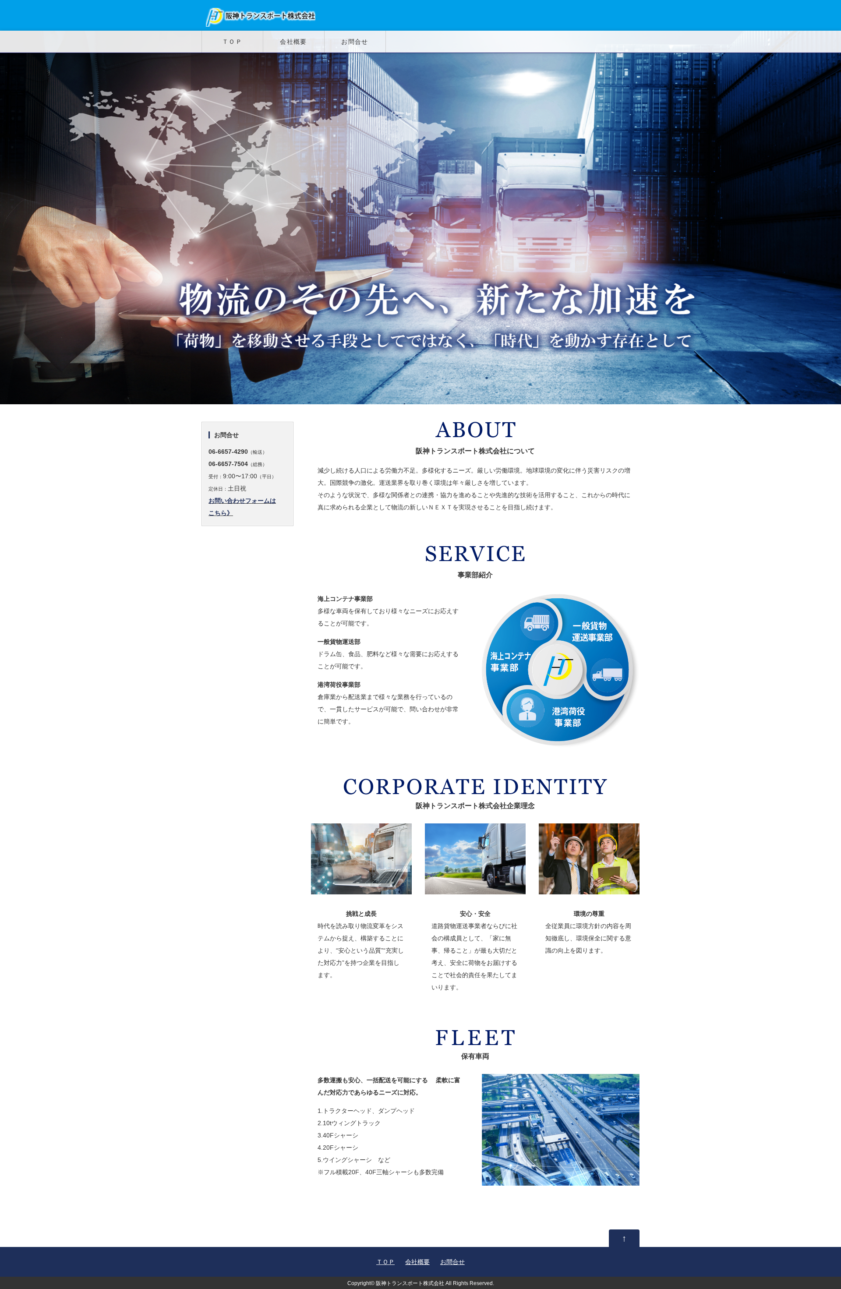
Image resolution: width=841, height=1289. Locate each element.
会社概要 (293, 41)
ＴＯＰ (232, 41)
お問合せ (354, 41)
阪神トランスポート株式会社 (410, 1283)
